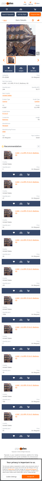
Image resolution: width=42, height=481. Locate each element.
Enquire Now (35, 14)
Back (5, 20)
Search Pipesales (8, 14)
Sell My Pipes (22, 14)
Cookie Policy (11, 469)
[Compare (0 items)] (21, 9)
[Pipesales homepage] (21, 449)
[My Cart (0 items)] (35, 9)
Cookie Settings (11, 477)
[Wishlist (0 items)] (7, 9)
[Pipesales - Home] (8, 3)
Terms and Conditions (31, 469)
